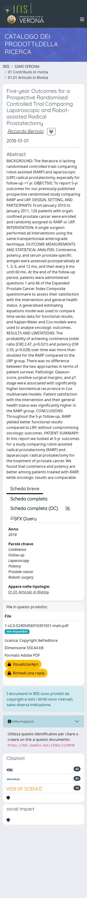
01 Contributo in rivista (28, 72)
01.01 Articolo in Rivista (28, 77)
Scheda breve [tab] (24, 488)
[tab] (68, 508)
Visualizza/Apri (25, 664)
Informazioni (22, 721)
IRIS (6, 66)
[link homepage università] (25, 19)
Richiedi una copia (28, 673)
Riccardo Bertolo (25, 131)
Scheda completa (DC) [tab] (34, 508)
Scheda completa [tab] (28, 499)
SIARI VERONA (27, 66)
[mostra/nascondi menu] (82, 19)
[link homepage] (17, 8)
